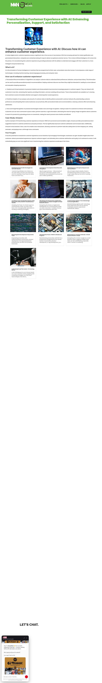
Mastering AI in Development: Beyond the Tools (23, 235)
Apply (88, 4)
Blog (83, 4)
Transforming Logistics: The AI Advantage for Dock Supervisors (78, 201)
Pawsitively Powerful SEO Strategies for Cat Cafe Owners (22, 168)
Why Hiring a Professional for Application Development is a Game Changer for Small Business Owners (50, 201)
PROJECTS (63, 4)
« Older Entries (14, 282)
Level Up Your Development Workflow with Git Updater (50, 168)
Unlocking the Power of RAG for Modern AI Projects (50, 235)
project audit (86, 12)
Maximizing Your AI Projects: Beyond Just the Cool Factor (78, 168)
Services (74, 4)
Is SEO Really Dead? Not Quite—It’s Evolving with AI (23, 269)
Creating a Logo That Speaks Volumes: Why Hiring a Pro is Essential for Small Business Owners (23, 201)
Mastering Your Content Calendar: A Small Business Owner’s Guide (78, 235)
